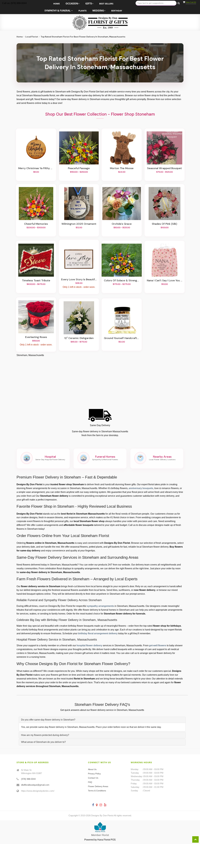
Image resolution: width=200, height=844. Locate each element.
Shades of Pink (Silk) (164, 224)
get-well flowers (157, 645)
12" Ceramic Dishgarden (79, 338)
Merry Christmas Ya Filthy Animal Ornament (36, 168)
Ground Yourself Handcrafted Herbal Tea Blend (121, 338)
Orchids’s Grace (122, 224)
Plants (82, 10)
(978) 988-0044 (28, 779)
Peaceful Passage (79, 168)
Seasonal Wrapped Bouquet (164, 168)
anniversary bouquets (141, 488)
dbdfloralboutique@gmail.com (35, 785)
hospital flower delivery (89, 645)
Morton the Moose (122, 168)
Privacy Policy (94, 773)
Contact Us (93, 778)
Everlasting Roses (36, 337)
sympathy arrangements (100, 606)
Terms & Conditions (97, 790)
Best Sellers (106, 3)
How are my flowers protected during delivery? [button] (45, 735)
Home (56, 3)
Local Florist (31, 36)
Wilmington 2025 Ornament (78, 224)
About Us (92, 769)
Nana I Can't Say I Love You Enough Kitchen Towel (164, 280)
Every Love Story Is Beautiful (79, 279)
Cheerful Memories (36, 224)
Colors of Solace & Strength (121, 280)
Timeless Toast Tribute (36, 280)
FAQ (90, 782)
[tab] (102, 720)
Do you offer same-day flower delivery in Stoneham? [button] (48, 719)
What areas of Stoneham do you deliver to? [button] (43, 742)
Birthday (116, 10)
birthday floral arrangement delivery (98, 633)
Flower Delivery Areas (98, 786)
